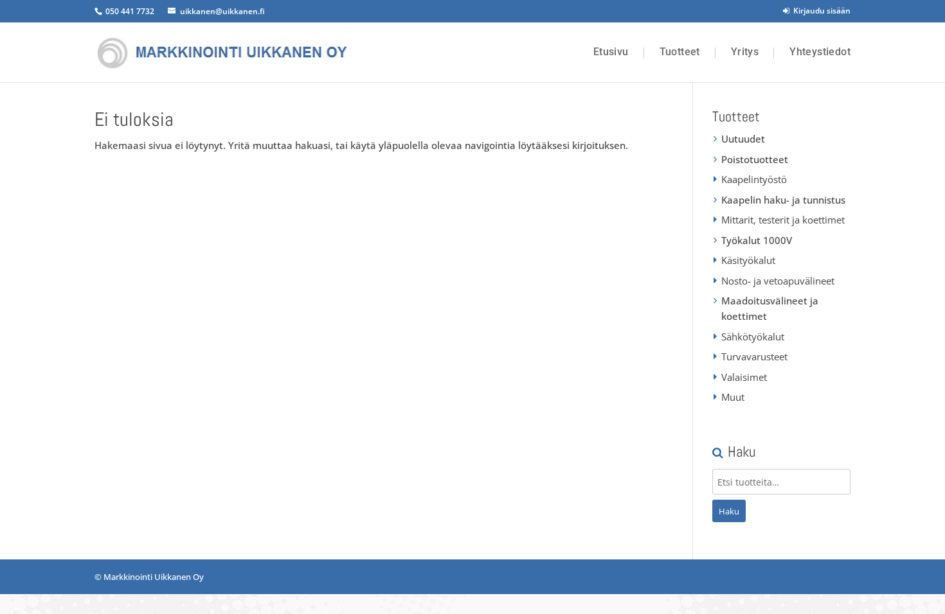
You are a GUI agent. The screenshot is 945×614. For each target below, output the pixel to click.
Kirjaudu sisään (820, 10)
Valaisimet (744, 377)
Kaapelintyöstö (754, 179)
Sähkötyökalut (752, 336)
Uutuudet (743, 138)
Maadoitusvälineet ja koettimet (769, 308)
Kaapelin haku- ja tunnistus (783, 199)
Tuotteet (680, 52)
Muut (732, 396)
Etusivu (611, 52)
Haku (729, 511)
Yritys (745, 52)
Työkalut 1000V (756, 240)
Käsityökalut (748, 260)
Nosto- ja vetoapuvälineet (777, 280)
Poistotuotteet (754, 159)
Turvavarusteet (754, 356)
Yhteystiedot (820, 52)
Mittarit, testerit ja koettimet (783, 219)
